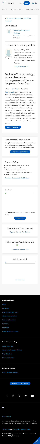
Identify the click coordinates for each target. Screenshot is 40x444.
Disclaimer (5, 323)
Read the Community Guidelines (17, 178)
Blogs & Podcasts (32, 9)
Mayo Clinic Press (7, 354)
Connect (10, 3)
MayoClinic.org (6, 416)
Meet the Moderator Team (9, 312)
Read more (20, 218)
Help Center (5, 327)
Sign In (34, 3)
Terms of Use (6, 429)
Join (26, 3)
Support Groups (16, 9)
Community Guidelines (8, 320)
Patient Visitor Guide (8, 357)
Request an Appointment (20, 383)
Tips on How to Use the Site (20, 232)
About (4, 304)
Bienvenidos (20, 280)
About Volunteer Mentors (9, 316)
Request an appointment (20, 152)
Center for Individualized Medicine (12, 350)
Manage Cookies (25, 429)
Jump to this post (20, 66)
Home (4, 9)
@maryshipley (10, 92)
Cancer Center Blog (7, 346)
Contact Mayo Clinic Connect (10, 331)
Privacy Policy (16, 429)
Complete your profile (20, 249)
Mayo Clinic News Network (10, 372)
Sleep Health (16, 35)
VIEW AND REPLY (13, 127)
